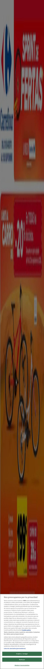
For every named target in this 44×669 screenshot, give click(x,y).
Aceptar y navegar (22, 654)
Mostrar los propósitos (22, 665)
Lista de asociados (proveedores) (15, 648)
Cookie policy (26, 630)
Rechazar (22, 659)
